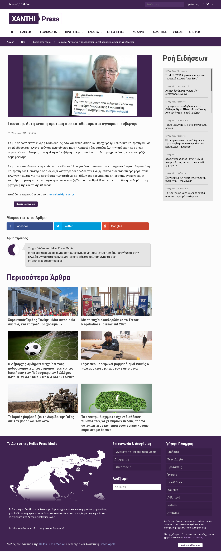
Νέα (23, 42)
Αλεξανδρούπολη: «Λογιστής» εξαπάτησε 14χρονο (182, 90)
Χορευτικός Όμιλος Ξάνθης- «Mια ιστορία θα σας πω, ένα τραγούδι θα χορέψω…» (41, 322)
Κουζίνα (172, 490)
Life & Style (174, 482)
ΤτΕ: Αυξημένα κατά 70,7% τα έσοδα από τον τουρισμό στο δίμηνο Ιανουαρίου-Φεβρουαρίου (185, 194)
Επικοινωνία (122, 467)
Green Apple (107, 544)
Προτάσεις (174, 467)
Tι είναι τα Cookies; (193, 537)
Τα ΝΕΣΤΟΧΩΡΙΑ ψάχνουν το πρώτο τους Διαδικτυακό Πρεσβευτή (185, 75)
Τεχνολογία (175, 459)
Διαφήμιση (121, 459)
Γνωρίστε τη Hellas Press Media (135, 452)
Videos (172, 505)
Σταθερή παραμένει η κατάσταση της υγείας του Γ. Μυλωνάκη (185, 177)
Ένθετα (172, 474)
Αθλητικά (173, 497)
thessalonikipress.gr (60, 194)
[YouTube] (212, 4)
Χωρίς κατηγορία (41, 42)
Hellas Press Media (51, 544)
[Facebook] (203, 4)
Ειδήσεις (173, 452)
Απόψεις (173, 512)
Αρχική (10, 42)
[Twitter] (207, 4)
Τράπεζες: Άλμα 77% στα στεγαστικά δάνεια (185, 124)
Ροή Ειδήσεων (185, 58)
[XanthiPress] (35, 18)
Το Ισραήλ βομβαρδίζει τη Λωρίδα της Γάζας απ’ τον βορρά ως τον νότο (41, 419)
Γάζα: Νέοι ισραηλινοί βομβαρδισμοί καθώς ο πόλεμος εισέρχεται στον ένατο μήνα (115, 366)
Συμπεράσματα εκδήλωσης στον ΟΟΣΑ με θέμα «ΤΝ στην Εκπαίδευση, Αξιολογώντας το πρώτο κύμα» (185, 107)
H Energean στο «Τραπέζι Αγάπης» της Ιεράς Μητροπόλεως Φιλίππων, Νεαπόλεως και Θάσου (185, 141)
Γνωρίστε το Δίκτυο (50, 528)
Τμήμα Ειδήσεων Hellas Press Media (50, 248)
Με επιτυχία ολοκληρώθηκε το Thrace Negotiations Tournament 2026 (110, 322)
